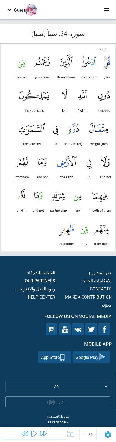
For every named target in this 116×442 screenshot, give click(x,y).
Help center (41, 297)
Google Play (87, 357)
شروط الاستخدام (58, 416)
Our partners (40, 280)
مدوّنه (106, 305)
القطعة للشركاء (41, 272)
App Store (50, 357)
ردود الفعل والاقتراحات (34, 289)
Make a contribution (88, 297)
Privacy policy (58, 422)
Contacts (101, 289)
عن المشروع (100, 272)
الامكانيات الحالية (96, 280)
